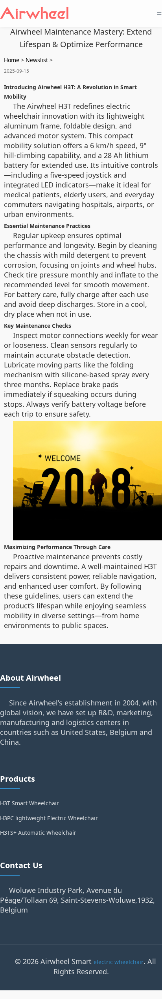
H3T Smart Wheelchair (29, 803)
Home (11, 60)
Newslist (37, 60)
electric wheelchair (119, 962)
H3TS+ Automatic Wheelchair (38, 832)
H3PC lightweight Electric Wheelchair (49, 818)
